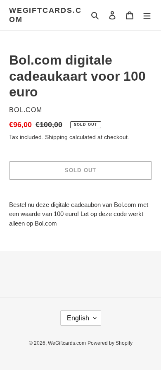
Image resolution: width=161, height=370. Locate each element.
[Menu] (147, 15)
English (78, 318)
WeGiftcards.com (45, 15)
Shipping (56, 137)
